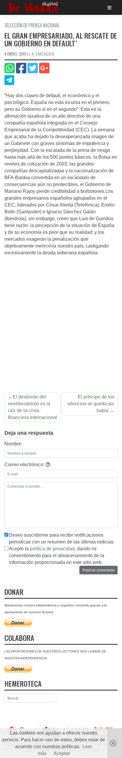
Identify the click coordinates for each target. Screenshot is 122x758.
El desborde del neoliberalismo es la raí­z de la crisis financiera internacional (32, 407)
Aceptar (62, 753)
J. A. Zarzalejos (41, 54)
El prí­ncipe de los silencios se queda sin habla (91, 403)
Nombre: (13, 443)
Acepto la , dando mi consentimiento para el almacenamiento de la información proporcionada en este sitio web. (56, 555)
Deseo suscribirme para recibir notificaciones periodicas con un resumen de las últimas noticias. (62, 538)
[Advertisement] (61, 320)
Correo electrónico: (25, 464)
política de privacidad (52, 548)
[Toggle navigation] (109, 7)
